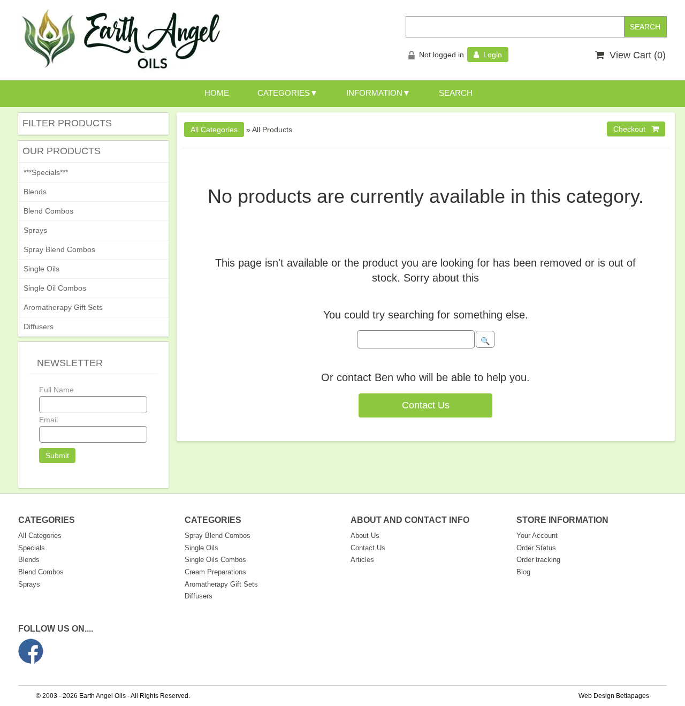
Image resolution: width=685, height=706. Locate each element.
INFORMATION (374, 92)
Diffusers (39, 326)
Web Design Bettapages (614, 696)
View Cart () (635, 55)
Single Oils (41, 268)
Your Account (537, 536)
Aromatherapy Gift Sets (63, 307)
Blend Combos (48, 211)
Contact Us (426, 405)
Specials (31, 548)
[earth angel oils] (121, 39)
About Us (365, 536)
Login (490, 54)
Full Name (56, 389)
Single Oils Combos (215, 560)
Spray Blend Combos (59, 249)
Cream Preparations (215, 572)
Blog (523, 572)
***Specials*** (46, 172)
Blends (35, 191)
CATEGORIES (283, 92)
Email (48, 419)
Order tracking (538, 560)
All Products (272, 129)
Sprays (35, 230)
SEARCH (456, 92)
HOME (216, 92)
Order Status (536, 548)
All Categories (40, 536)
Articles (362, 560)
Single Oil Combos (55, 288)
